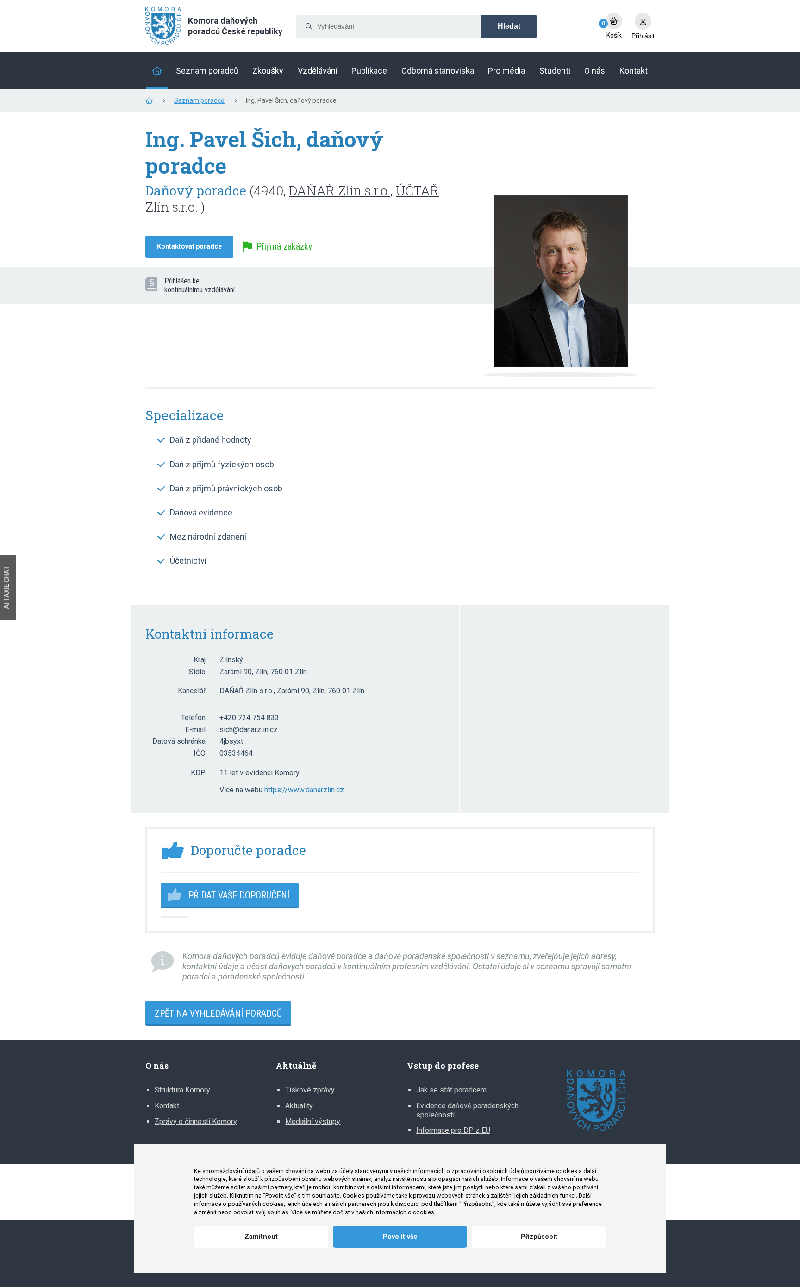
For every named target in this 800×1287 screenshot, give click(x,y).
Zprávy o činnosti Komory (196, 1121)
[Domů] (157, 70)
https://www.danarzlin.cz (304, 790)
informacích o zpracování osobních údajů (468, 1171)
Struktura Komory (182, 1090)
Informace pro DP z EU (453, 1130)
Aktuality (299, 1105)
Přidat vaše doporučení (238, 895)
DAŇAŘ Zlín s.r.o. (339, 190)
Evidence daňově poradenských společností (467, 1110)
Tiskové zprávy (310, 1090)
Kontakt (167, 1105)
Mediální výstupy (312, 1121)
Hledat (509, 26)
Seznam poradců (199, 100)
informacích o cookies (404, 1212)
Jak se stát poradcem (451, 1090)
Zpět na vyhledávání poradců (218, 1013)
